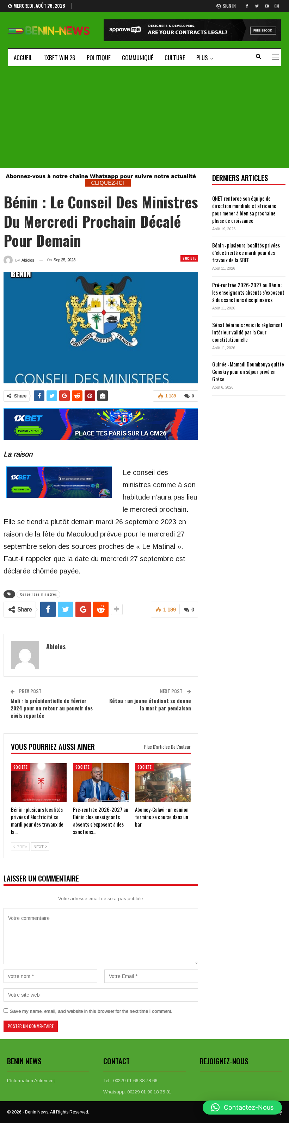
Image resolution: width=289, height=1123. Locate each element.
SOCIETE (189, 258)
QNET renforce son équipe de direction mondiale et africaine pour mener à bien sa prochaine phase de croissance (244, 209)
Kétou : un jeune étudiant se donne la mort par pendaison (150, 704)
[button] (242, 1107)
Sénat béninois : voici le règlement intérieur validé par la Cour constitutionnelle (247, 332)
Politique (99, 57)
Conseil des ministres (38, 594)
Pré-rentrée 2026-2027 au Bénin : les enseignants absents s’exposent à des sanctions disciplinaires (248, 292)
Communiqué (137, 57)
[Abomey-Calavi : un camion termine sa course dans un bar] (163, 782)
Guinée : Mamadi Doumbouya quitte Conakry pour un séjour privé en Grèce (248, 371)
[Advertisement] (144, 119)
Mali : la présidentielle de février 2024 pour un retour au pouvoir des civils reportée (52, 708)
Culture (175, 57)
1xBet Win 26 (59, 57)
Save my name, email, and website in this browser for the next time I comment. (91, 1011)
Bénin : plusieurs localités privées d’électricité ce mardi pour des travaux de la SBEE (246, 252)
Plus (202, 57)
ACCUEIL (23, 57)
